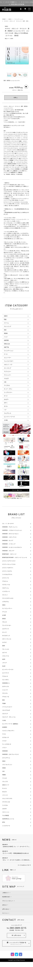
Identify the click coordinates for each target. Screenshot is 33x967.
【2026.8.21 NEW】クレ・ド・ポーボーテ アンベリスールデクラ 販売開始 (16, 845)
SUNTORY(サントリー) (8, 819)
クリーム (6, 323)
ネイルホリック (6, 635)
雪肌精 (4, 774)
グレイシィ (5, 594)
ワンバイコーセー (6, 625)
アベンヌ (4, 611)
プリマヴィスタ (6, 802)
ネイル (6, 406)
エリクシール (5, 578)
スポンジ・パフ (8, 364)
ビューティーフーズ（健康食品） (10, 723)
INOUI (3, 761)
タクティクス (5, 686)
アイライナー (7, 371)
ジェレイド (5, 690)
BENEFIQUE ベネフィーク (9, 554)
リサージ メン (5, 812)
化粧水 (6, 316)
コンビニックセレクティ (8, 730)
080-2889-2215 (18, 928)
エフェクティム (6, 757)
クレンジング (7, 326)
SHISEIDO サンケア (7, 540)
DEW (3, 645)
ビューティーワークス (7, 669)
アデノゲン (5, 693)
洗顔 (5, 330)
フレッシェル (5, 649)
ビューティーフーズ (9, 416)
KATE (3, 659)
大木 (3, 771)
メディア (4, 662)
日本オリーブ (5, 785)
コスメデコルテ (6, 710)
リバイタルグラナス (7, 574)
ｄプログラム (5, 601)
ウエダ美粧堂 (5, 815)
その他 (6, 420)
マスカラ (6, 378)
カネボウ (4, 808)
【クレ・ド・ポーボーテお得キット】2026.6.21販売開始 (16, 859)
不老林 (4, 703)
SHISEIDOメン (6, 683)
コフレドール (5, 656)
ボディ (6, 402)
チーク (6, 396)
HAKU (3, 605)
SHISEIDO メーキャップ (8, 544)
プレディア (5, 713)
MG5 (3, 700)
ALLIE (3, 666)
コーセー (4, 740)
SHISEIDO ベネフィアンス (9, 537)
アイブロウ (7, 385)
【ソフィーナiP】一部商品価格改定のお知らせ (15, 852)
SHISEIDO (5, 751)
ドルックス (5, 781)
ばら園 (4, 615)
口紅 (5, 382)
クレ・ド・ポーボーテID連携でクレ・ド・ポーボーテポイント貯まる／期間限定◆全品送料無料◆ (16, 3)
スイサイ (4, 642)
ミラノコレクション (7, 764)
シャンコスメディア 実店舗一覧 (17, 943)
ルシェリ (4, 632)
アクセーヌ (5, 676)
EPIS (3, 822)
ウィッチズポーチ (6, 744)
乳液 (5, 319)
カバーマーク (5, 673)
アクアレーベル (6, 584)
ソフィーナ (5, 795)
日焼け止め (7, 343)
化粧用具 (6, 340)
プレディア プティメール (8, 717)
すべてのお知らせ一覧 (23, 865)
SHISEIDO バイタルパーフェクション (12, 530)
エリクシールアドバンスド (8, 561)
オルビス (4, 791)
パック (6, 336)
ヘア (5, 409)
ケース (6, 354)
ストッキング (7, 368)
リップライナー (8, 392)
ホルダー (6, 399)
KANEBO (4, 727)
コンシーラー (7, 357)
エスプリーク (5, 628)
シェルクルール (6, 825)
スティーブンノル (6, 639)
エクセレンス (5, 737)
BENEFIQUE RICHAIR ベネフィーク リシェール (14, 557)
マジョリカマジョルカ (7, 598)
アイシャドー (7, 375)
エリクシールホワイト (7, 567)
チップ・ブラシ (8, 389)
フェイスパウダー (8, 361)
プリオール (5, 581)
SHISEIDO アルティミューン (9, 527)
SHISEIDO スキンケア (8, 550)
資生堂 (4, 618)
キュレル (4, 788)
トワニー (4, 747)
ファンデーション (8, 350)
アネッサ (4, 622)
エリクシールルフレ (7, 571)
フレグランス (7, 413)
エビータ (4, 652)
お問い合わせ (17, 935)
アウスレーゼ (5, 696)
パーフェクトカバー (7, 706)
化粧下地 (6, 347)
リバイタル (5, 805)
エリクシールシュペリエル (8, 564)
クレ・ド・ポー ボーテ (8, 523)
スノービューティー (7, 608)
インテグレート (6, 591)
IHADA (4, 768)
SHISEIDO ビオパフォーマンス (10, 754)
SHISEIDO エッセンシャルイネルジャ (12, 547)
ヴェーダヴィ (5, 679)
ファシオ (4, 778)
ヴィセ (4, 734)
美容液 (6, 333)
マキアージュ (5, 588)
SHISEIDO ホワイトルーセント (10, 533)
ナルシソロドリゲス (7, 798)
